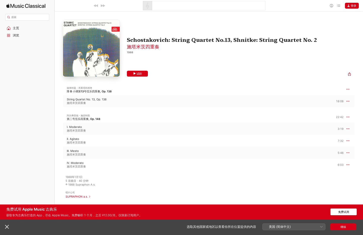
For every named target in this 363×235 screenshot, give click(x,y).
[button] (27, 28)
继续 (343, 226)
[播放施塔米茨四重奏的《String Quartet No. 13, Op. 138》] (58, 101)
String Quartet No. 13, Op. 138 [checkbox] (87, 99)
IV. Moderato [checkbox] (75, 163)
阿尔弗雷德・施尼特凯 (78, 115)
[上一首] (96, 5)
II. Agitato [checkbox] (73, 139)
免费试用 (343, 212)
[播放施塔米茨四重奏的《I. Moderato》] (58, 128)
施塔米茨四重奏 (143, 46)
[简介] (331, 6)
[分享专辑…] (349, 75)
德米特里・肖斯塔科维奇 (79, 87)
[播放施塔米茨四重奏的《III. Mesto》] (58, 152)
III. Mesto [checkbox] (73, 151)
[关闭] (7, 227)
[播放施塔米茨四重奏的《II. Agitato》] (58, 140)
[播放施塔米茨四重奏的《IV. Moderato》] (58, 164)
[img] (25, 6)
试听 (139, 73)
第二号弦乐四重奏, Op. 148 (83, 119)
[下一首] (102, 5)
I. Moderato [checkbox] (74, 127)
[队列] (338, 6)
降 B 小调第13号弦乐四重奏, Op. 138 (89, 91)
